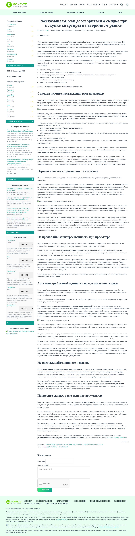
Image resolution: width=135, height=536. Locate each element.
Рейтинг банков (44, 501)
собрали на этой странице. (117, 438)
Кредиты (64, 5)
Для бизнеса (120, 501)
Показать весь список (14, 121)
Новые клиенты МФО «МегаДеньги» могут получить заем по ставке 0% (18, 145)
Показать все (11, 179)
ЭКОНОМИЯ (63, 447)
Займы (82, 5)
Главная (40, 30)
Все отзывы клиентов (14, 323)
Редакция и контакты (57, 503)
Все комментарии (13, 232)
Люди (120, 12)
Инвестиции (80, 501)
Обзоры (101, 12)
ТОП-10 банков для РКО (16, 71)
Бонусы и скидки (46, 12)
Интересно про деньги (75, 12)
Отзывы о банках (33, 503)
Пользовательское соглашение (109, 527)
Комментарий (42, 465)
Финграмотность (19, 12)
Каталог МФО (63, 501)
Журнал (112, 5)
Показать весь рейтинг (15, 66)
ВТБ (8, 257)
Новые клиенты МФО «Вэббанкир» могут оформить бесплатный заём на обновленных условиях (20, 161)
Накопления (93, 5)
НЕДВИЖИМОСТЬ (50, 447)
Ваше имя (41, 461)
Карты (73, 5)
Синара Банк (11, 241)
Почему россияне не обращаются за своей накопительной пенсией (19, 199)
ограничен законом (62, 519)
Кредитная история (14, 76)
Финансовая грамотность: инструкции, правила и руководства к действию (74, 444)
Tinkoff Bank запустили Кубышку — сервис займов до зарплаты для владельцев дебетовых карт (18, 210)
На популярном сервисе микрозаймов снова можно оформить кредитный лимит (20, 130)
